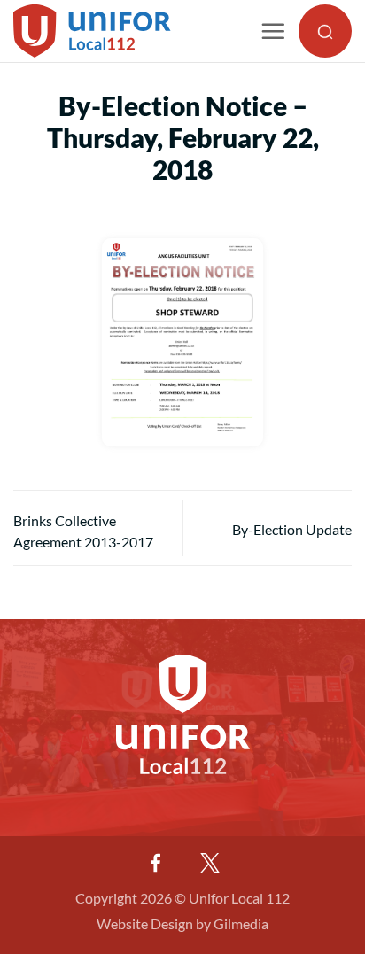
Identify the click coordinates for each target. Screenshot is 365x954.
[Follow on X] (210, 863)
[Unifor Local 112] (105, 31)
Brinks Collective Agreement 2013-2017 (83, 531)
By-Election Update (292, 529)
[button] (273, 31)
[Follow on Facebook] (155, 863)
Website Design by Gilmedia (182, 923)
